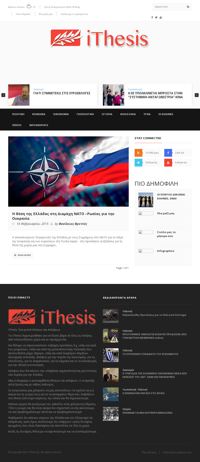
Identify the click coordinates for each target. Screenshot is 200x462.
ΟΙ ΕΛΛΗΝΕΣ (165, 114)
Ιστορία (126, 409)
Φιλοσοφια (128, 114)
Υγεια (147, 114)
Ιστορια (107, 114)
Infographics (38, 125)
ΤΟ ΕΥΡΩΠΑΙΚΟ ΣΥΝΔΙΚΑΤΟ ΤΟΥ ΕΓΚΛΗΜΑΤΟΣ (150, 354)
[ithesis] (100, 35)
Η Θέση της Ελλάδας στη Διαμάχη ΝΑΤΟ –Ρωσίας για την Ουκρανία (63, 216)
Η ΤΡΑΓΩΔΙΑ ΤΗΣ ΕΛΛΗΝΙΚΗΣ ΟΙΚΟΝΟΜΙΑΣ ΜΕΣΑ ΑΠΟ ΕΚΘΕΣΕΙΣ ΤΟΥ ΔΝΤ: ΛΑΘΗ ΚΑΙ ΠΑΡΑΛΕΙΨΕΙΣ (154, 375)
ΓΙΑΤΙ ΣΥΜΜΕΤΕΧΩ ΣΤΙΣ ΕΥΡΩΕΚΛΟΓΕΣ (61, 93)
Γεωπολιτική (135, 89)
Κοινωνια (38, 114)
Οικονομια (61, 114)
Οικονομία (128, 370)
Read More (24, 255)
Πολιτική (38, 89)
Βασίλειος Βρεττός (73, 224)
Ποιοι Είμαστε (23, 14)
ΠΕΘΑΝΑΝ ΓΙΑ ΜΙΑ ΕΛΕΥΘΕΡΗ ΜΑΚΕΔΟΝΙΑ (147, 412)
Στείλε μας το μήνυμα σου (74, 14)
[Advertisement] (100, 69)
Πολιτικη (18, 114)
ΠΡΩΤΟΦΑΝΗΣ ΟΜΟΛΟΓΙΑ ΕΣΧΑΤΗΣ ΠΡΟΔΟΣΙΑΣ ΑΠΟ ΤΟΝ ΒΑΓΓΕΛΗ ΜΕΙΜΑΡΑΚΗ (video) (154, 336)
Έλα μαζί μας (46, 14)
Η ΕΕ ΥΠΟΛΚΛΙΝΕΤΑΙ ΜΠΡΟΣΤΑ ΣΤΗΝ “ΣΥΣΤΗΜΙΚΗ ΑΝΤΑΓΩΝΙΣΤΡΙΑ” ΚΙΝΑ (155, 95)
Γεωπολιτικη (85, 114)
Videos (16, 125)
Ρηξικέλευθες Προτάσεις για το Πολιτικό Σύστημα (154, 315)
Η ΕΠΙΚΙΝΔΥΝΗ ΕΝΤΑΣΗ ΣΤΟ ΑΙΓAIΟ (143, 393)
